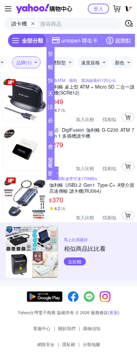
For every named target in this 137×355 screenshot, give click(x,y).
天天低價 (50, 95)
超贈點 (123, 40)
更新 (113, 312)
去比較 (75, 261)
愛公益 (50, 161)
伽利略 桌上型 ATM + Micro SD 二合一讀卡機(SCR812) (91, 90)
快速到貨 (50, 81)
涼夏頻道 (50, 108)
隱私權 (68, 344)
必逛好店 (50, 121)
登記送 (50, 55)
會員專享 (50, 148)
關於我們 (66, 328)
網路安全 (46, 344)
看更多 (50, 173)
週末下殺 (50, 134)
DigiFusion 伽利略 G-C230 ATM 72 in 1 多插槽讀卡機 (91, 133)
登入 (98, 8)
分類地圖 (91, 344)
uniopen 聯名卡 (79, 40)
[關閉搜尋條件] (33, 24)
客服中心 (42, 328)
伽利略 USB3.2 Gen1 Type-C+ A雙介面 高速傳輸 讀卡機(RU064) (91, 188)
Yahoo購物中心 (44, 8)
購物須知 (91, 328)
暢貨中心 (50, 68)
